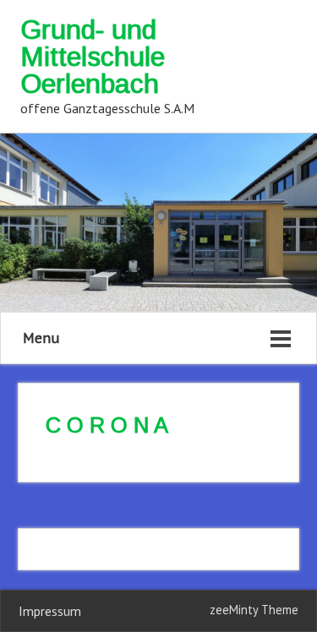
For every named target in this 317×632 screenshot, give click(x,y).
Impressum (50, 610)
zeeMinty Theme (254, 610)
